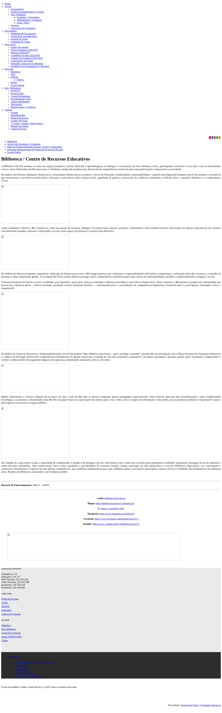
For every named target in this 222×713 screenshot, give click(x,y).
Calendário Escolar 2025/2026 (25, 55)
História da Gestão (19, 126)
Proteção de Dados (190, 705)
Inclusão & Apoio (19, 39)
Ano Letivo (10, 44)
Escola (8, 6)
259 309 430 (22, 665)
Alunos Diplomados (20, 101)
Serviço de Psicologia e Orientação (23, 144)
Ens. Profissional (13, 88)
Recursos (9, 69)
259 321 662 (22, 669)
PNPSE (14, 77)
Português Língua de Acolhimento (27, 63)
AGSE (4, 602)
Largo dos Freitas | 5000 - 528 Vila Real (35, 662)
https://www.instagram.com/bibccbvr (117, 513)
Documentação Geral (21, 99)
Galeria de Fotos (18, 129)
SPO (13, 74)
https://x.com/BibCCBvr (112, 508)
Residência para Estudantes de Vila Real (30, 66)
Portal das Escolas (9, 599)
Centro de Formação (11, 614)
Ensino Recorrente (19, 47)
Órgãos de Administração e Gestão (27, 12)
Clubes (4, 640)
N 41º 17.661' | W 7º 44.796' (29, 677)
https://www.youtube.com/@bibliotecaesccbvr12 (116, 524)
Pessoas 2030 (17, 93)
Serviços (15, 25)
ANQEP (5, 606)
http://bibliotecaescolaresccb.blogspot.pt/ (115, 503)
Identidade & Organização (23, 33)
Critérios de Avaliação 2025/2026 (27, 58)
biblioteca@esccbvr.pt (114, 498)
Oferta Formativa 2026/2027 (24, 50)
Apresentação (17, 9)
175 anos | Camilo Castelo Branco (27, 123)
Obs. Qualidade (18, 14)
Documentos (11, 31)
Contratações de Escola (22, 61)
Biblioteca (15, 71)
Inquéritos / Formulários (28, 17)
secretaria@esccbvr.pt (26, 673)
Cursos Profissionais (20, 96)
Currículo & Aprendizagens (24, 36)
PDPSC (20, 80)
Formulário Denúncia (210, 705)
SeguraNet (6, 610)
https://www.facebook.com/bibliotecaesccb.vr (116, 519)
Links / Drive (23, 22)
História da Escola (19, 118)
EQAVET (15, 90)
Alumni (8, 110)
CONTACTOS (14, 657)
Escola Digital (17, 85)
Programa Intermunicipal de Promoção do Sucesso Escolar (35, 149)
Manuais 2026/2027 (20, 52)
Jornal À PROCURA (11, 636)
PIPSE (14, 82)
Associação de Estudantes (23, 28)
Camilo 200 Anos (19, 120)
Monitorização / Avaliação (29, 20)
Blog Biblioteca (8, 629)
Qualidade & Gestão (20, 42)
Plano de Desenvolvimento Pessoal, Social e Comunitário (34, 147)
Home (8, 3)
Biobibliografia (18, 115)
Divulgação (16, 104)
